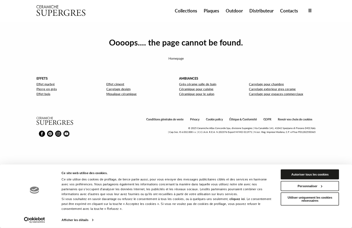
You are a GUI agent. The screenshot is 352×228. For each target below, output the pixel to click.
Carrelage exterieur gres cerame (272, 89)
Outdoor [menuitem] (234, 10)
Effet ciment (115, 84)
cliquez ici (237, 199)
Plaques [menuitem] (211, 10)
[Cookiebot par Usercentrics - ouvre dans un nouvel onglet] (34, 220)
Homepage (176, 58)
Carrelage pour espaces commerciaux (276, 94)
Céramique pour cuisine (196, 89)
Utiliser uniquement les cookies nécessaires (310, 199)
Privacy (194, 119)
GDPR (267, 119)
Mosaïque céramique (121, 94)
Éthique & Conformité (243, 119)
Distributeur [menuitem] (261, 10)
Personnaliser (307, 186)
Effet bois (43, 94)
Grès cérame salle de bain (197, 84)
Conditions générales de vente (165, 119)
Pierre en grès (46, 89)
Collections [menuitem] (186, 10)
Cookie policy (214, 119)
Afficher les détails (75, 220)
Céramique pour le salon (196, 94)
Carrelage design (118, 89)
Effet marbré (45, 84)
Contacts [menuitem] (289, 10)
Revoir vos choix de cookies (295, 119)
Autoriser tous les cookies (310, 174)
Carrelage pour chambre (266, 84)
